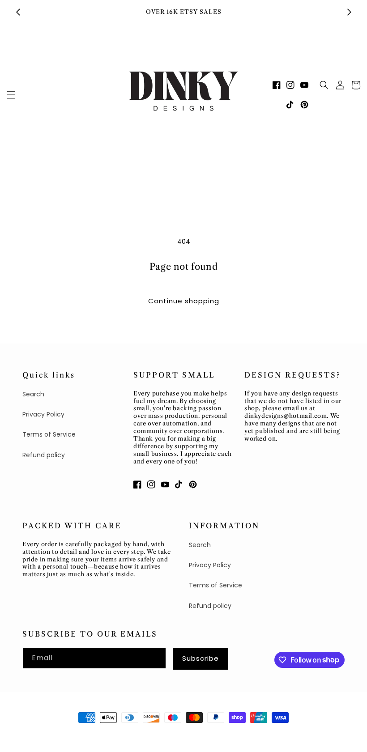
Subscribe (200, 658)
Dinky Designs (65, 734)
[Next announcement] (349, 12)
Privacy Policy (43, 414)
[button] (11, 95)
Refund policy (43, 454)
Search (33, 394)
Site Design (108, 734)
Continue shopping (183, 301)
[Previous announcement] (18, 12)
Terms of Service (49, 434)
